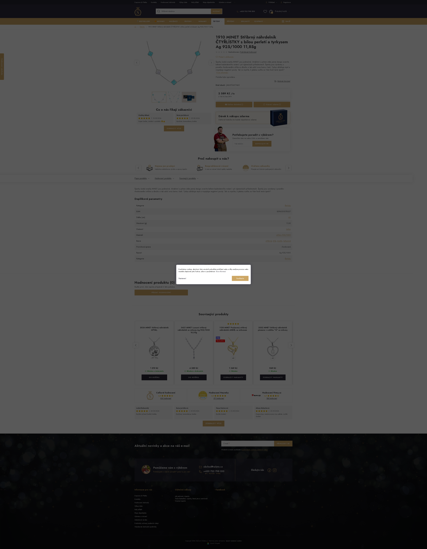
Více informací (221, 271)
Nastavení (182, 278)
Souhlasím (240, 278)
